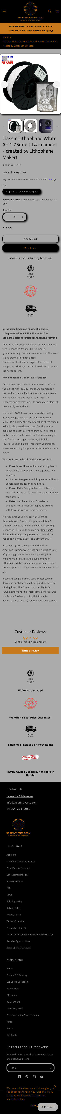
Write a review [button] (30, 650)
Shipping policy (14, 901)
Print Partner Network (18, 868)
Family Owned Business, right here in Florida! (30, 773)
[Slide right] (56, 84)
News (9, 894)
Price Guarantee (15, 881)
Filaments (12, 995)
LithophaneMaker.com (23, 426)
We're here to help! (30, 690)
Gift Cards (12, 1035)
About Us (11, 854)
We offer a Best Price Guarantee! (30, 717)
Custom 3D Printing (17, 975)
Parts (9, 1021)
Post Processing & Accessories (23, 1015)
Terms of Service (15, 921)
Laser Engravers (15, 1008)
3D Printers (13, 988)
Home (5, 37)
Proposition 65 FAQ (17, 928)
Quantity (6, 210)
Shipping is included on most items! (30, 745)
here (13, 587)
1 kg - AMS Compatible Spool (22, 191)
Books (10, 1028)
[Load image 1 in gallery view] (15, 126)
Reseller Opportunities (18, 941)
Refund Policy (14, 908)
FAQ (9, 888)
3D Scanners (13, 1001)
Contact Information (17, 874)
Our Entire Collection (17, 981)
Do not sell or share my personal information (30, 934)
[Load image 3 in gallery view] (46, 126)
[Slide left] (4, 84)
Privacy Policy (14, 914)
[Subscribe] (50, 1067)
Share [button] (9, 227)
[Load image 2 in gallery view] (30, 126)
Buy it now (30, 248)
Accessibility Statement (19, 948)
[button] (4, 11)
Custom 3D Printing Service (21, 861)
